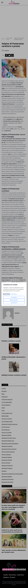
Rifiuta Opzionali (14, 300)
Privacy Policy (13, 294)
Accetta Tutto (14, 302)
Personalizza (14, 297)
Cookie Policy (6, 294)
